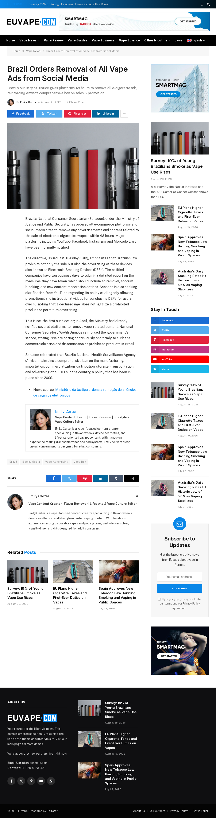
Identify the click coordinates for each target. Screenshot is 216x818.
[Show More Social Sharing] (124, 114)
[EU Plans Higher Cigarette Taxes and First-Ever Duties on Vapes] (73, 571)
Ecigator (52, 811)
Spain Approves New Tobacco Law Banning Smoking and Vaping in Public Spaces (117, 595)
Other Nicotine (155, 40)
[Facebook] (11, 230)
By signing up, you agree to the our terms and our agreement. (180, 604)
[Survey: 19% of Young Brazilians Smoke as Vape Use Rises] (27, 571)
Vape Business (103, 40)
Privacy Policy (191, 603)
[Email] (11, 268)
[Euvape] (31, 21)
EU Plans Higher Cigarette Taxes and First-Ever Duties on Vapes (70, 595)
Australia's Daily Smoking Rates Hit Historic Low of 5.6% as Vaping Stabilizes (192, 280)
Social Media (31, 461)
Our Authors (157, 811)
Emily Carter (28, 102)
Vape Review (53, 40)
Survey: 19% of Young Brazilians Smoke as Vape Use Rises (69, 4)
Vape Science (129, 40)
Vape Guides (77, 40)
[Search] (208, 4)
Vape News (28, 40)
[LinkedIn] (11, 249)
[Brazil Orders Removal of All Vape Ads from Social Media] (73, 166)
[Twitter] (11, 239)
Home (10, 40)
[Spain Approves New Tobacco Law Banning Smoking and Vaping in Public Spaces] (119, 571)
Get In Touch (201, 811)
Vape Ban (80, 461)
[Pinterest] (11, 259)
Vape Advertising (56, 461)
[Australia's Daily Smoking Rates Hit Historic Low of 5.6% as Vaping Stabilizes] (162, 277)
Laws (179, 40)
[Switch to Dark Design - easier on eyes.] (202, 4)
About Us (139, 811)
